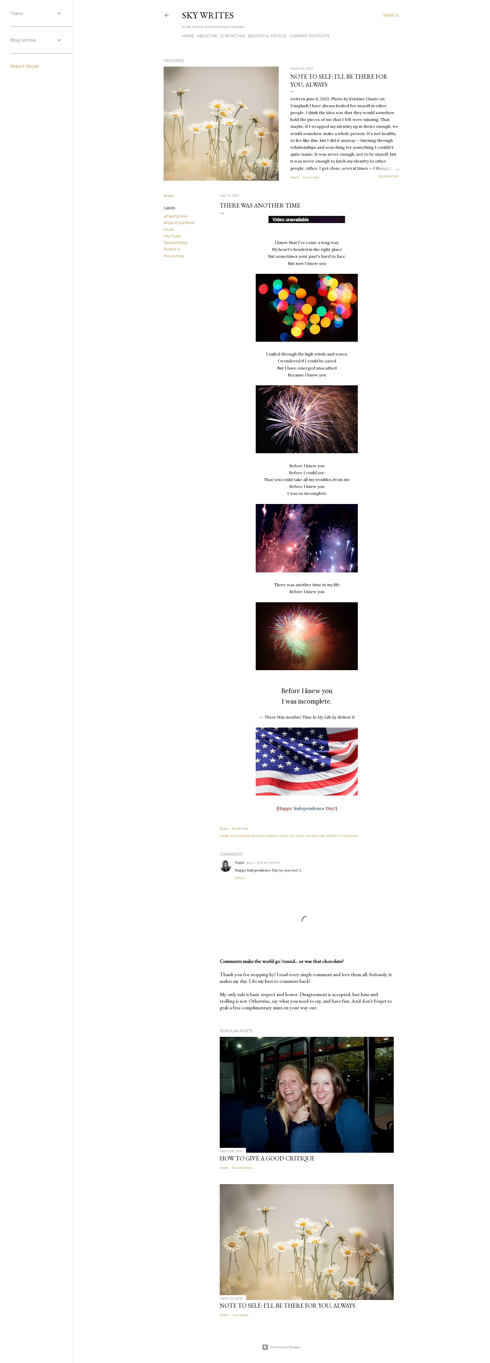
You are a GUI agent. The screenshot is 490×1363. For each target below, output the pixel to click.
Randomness (175, 242)
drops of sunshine (179, 222)
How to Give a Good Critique (267, 1158)
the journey (174, 256)
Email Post (240, 828)
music (169, 229)
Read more (389, 176)
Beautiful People (267, 36)
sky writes (208, 15)
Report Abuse (24, 66)
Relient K (172, 249)
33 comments (242, 1168)
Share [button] (294, 177)
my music (172, 236)
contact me (232, 36)
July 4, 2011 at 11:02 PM (263, 863)
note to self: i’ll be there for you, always (287, 1305)
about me (207, 36)
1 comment (311, 177)
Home (188, 36)
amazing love (176, 216)
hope (239, 862)
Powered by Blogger (285, 1347)
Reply (240, 878)
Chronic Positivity (309, 36)
